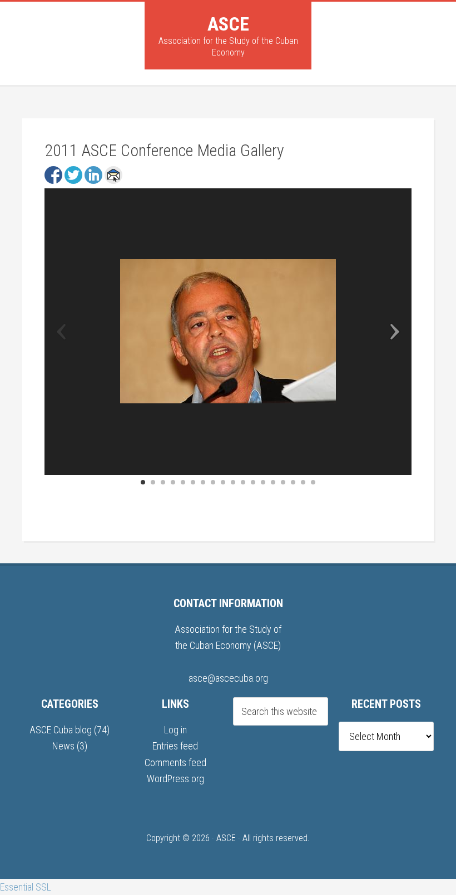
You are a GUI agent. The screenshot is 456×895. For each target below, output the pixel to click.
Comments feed (175, 762)
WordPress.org (175, 778)
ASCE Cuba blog (60, 730)
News (63, 746)
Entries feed (175, 746)
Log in (175, 730)
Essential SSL (25, 887)
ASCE (228, 24)
